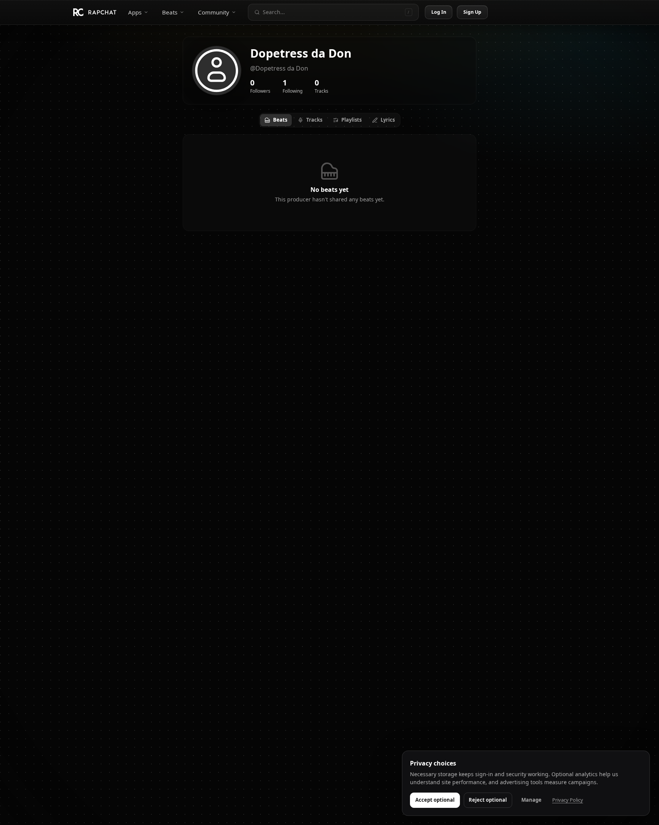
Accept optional (435, 799)
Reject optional (488, 799)
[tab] (276, 120)
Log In (439, 12)
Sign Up (472, 12)
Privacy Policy (567, 799)
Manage (531, 799)
